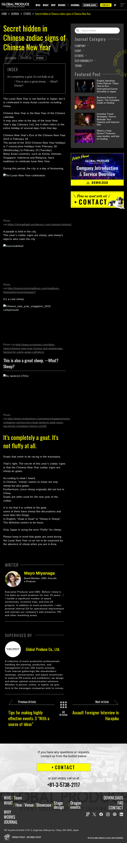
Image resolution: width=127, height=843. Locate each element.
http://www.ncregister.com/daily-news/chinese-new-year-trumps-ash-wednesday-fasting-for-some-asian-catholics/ (33, 348)
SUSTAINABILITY (84, 60)
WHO (38, 5)
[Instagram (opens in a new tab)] (108, 814)
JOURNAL (75, 5)
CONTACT (105, 5)
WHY (53, 5)
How (18, 805)
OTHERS (27, 14)
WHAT (46, 5)
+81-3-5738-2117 (63, 784)
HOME (4, 14)
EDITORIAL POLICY (34, 837)
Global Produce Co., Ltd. (43, 649)
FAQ (120, 803)
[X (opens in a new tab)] (94, 814)
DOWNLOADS (90, 5)
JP (115, 5)
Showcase (43, 805)
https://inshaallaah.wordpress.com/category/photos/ (40, 224)
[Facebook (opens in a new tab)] (101, 814)
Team (18, 798)
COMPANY (80, 45)
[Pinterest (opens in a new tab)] (114, 814)
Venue (29, 805)
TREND (78, 65)
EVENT (78, 50)
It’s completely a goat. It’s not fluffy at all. (30, 76)
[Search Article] (78, 30)
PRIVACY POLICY (18, 837)
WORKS (61, 5)
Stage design (59, 805)
